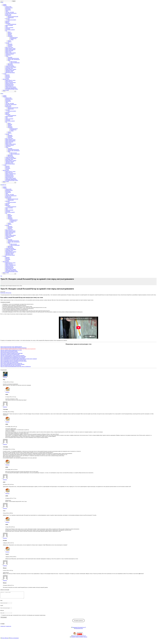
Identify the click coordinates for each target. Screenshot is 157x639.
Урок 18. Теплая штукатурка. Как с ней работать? (10, 365)
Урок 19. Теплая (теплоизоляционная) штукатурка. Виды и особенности (15, 366)
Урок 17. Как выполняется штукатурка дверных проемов (12, 364)
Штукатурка (8, 292)
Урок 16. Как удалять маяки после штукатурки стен (11, 363)
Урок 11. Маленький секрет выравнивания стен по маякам (12, 357)
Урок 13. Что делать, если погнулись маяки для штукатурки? (13, 359)
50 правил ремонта (78, 620)
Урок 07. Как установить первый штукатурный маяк (11, 353)
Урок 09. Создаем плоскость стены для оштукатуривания (12, 355)
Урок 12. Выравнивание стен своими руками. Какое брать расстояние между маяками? (18, 358)
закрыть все (8, 626)
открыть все (3, 626)
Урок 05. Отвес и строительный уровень (8, 351)
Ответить (5, 377)
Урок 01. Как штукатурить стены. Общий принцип (11, 346)
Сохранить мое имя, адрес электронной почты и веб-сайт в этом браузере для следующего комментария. (24, 615)
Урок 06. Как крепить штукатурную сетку (9, 352)
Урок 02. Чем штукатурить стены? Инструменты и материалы (13, 347)
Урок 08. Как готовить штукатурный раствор (9, 354)
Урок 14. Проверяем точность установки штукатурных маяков (13, 360)
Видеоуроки (3, 292)
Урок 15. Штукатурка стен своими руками (9, 362)
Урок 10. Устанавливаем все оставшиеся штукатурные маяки (13, 356)
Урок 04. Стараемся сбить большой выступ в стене (11, 349)
